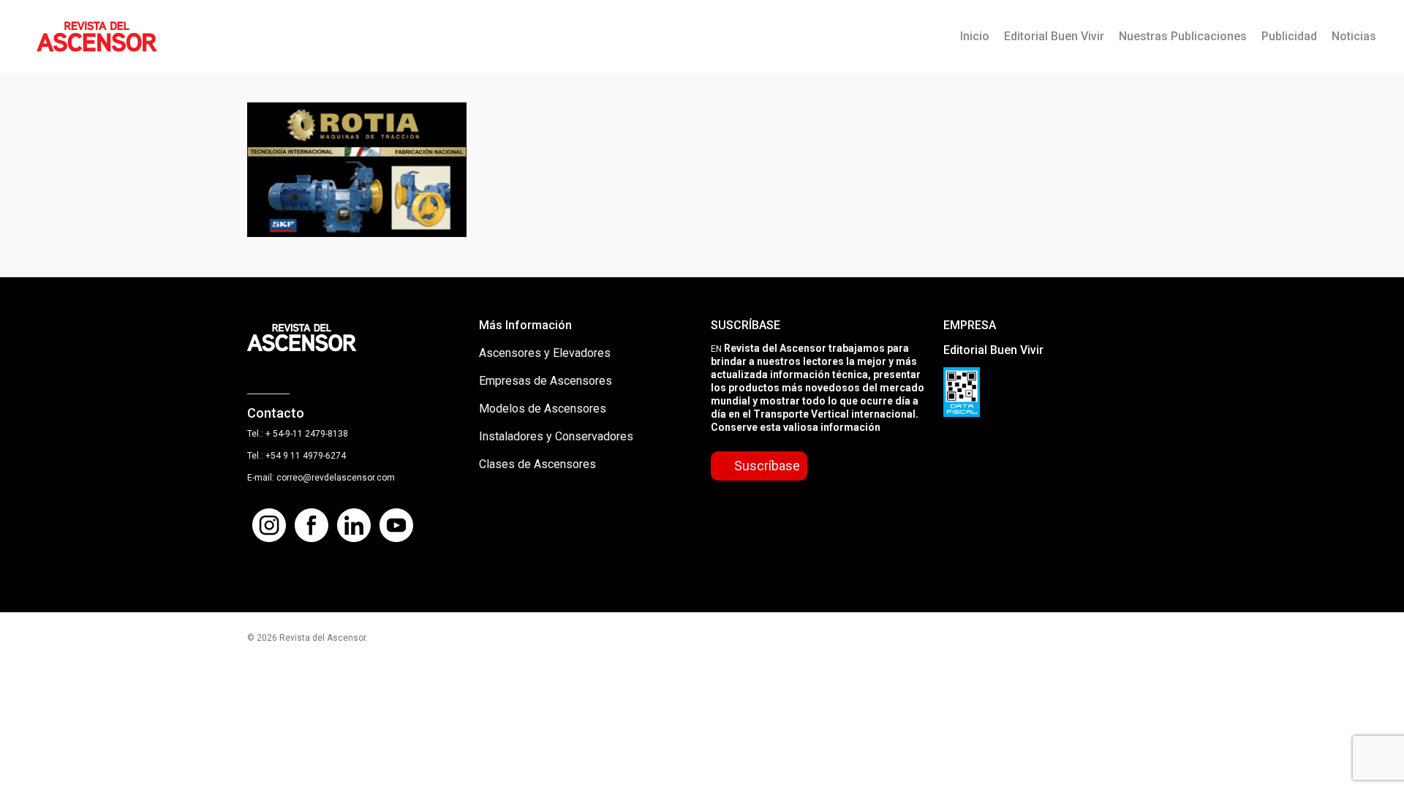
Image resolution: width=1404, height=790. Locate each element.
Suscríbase (767, 465)
